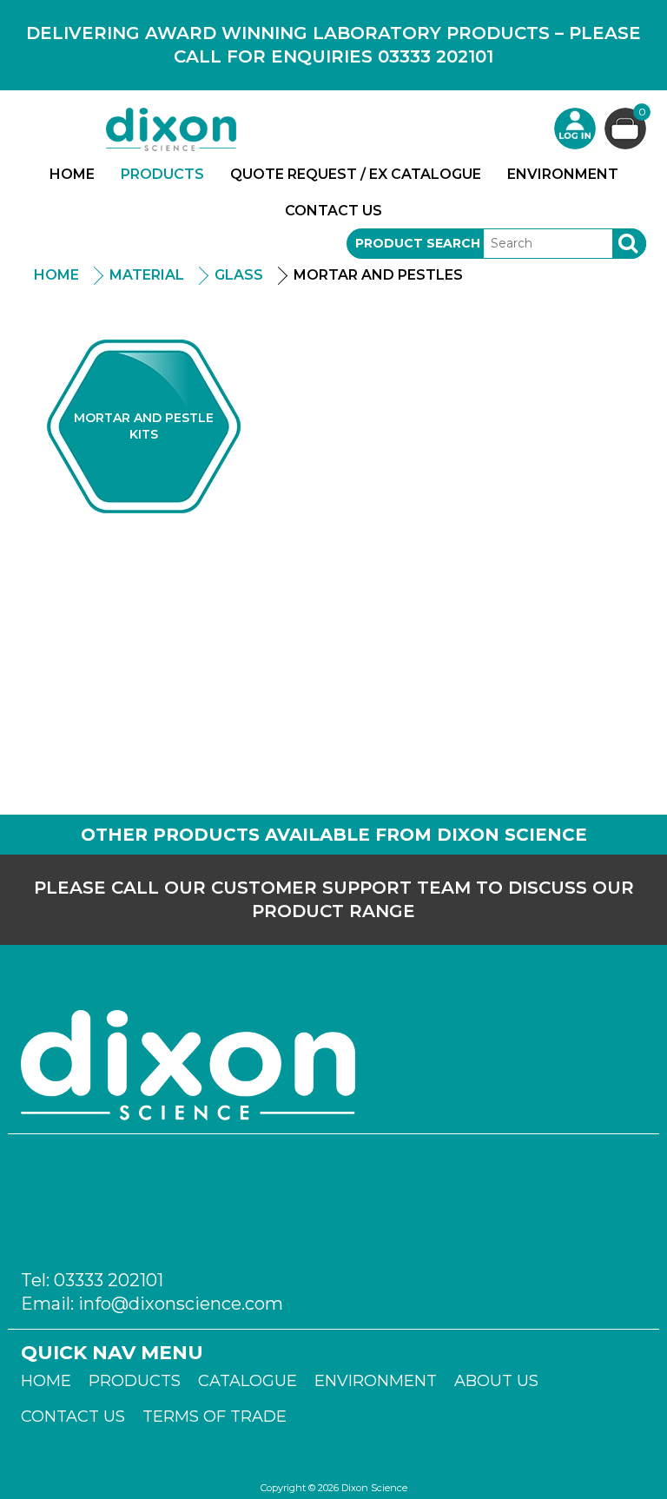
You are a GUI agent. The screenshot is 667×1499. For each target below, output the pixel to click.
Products (162, 174)
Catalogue (247, 1380)
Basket (642, 113)
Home (72, 174)
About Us (496, 1380)
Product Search (417, 243)
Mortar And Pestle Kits (144, 426)
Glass (239, 275)
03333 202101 (108, 1280)
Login (575, 128)
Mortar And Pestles (378, 275)
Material (146, 275)
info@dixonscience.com (180, 1303)
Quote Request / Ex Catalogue (355, 174)
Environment (562, 174)
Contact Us (333, 210)
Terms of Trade (214, 1416)
